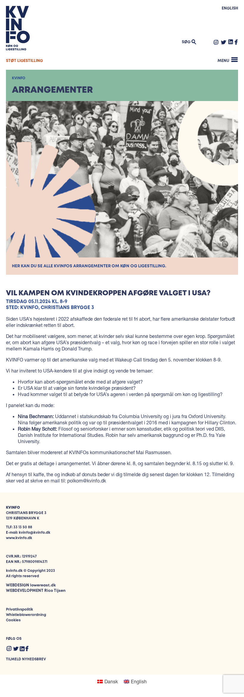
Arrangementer (52, 90)
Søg (186, 42)
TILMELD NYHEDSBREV (26, 659)
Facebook (236, 42)
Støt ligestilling (24, 61)
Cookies (13, 620)
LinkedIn (231, 41)
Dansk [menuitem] (111, 681)
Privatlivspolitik (19, 609)
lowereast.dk (43, 585)
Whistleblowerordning (26, 615)
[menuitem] (107, 681)
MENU (223, 61)
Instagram (216, 42)
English (230, 8)
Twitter (223, 42)
